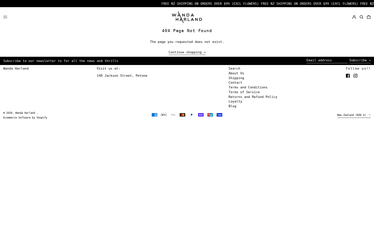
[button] (361, 17)
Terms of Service (244, 92)
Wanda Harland (16, 68)
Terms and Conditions (248, 87)
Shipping (236, 78)
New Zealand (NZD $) (352, 115)
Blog (232, 106)
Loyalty (235, 101)
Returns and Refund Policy (253, 97)
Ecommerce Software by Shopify (25, 117)
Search (234, 68)
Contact (235, 82)
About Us (236, 73)
